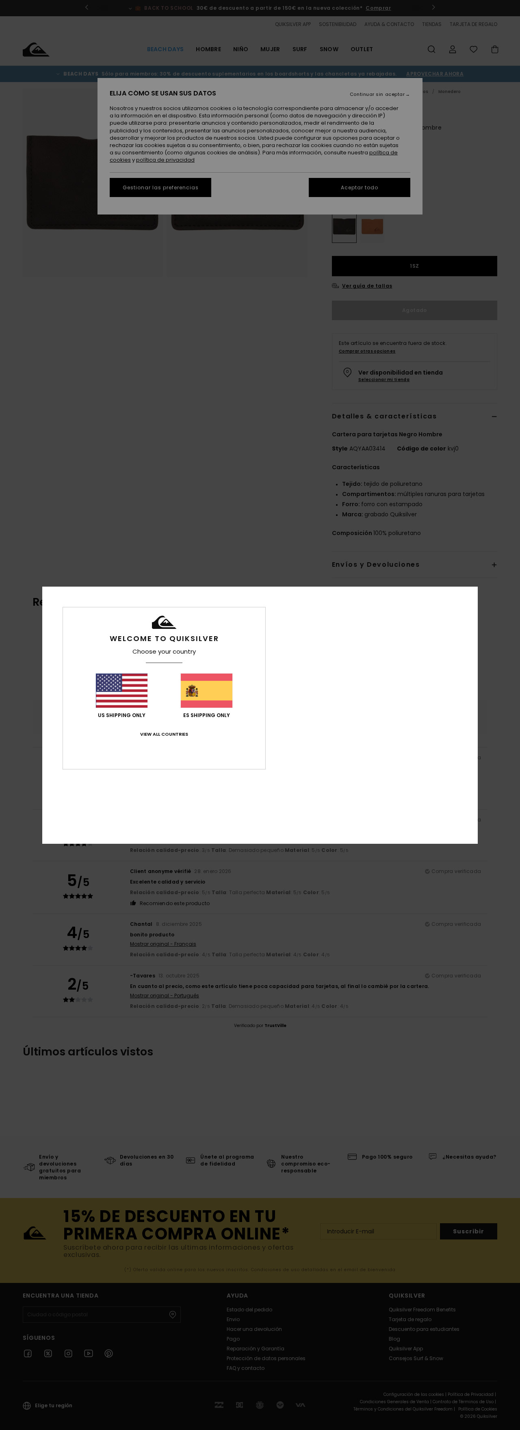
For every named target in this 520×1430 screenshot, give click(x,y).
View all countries (164, 734)
